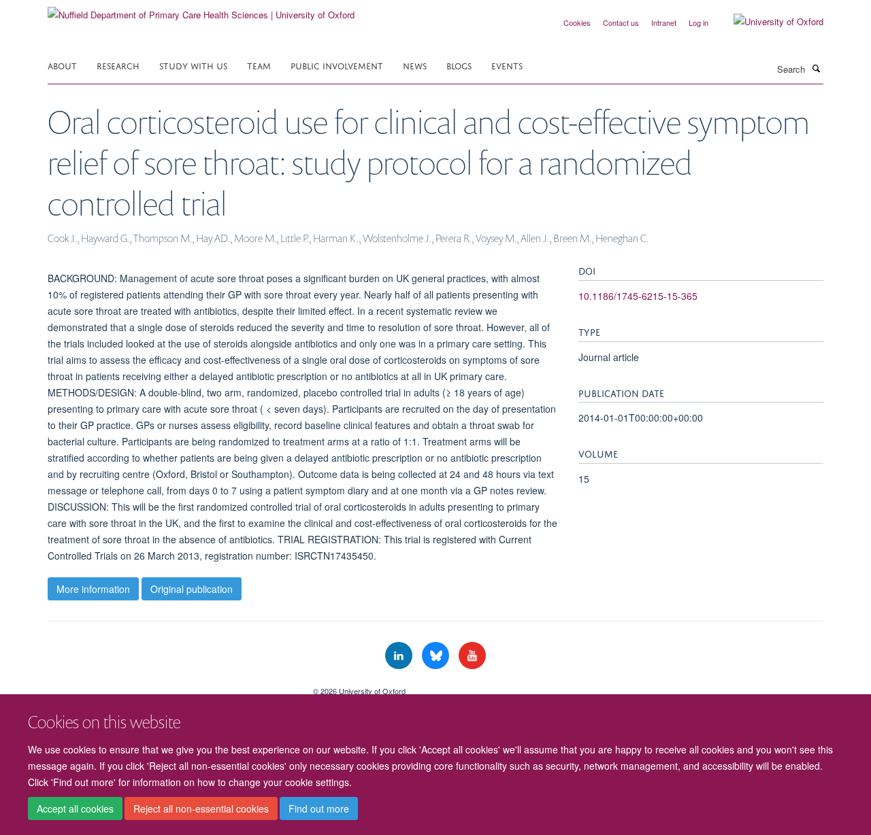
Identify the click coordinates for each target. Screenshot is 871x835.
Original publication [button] (191, 589)
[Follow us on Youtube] (472, 655)
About (62, 64)
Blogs (459, 64)
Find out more (319, 808)
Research (118, 64)
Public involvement (337, 64)
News (415, 64)
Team (259, 64)
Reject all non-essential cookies (201, 808)
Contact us (621, 22)
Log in (698, 22)
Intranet (663, 22)
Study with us (193, 64)
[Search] (815, 68)
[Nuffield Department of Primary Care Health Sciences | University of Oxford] (201, 9)
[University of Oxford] (768, 22)
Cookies (577, 22)
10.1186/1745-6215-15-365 (637, 296)
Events (507, 64)
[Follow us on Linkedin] (400, 655)
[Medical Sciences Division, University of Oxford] (170, 686)
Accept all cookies (75, 808)
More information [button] (93, 589)
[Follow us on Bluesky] (437, 655)
